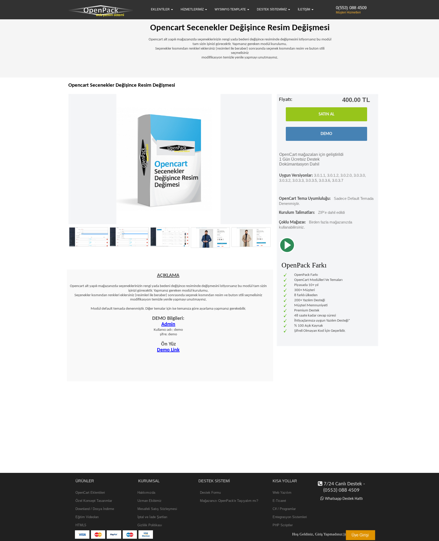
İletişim (304, 9)
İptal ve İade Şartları (152, 517)
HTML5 (80, 525)
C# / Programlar (284, 509)
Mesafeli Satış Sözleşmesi (157, 509)
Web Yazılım (282, 492)
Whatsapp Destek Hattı (344, 499)
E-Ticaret (279, 501)
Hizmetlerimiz (193, 9)
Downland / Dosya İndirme (94, 509)
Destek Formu (210, 492)
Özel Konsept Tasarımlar (93, 501)
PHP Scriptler (283, 525)
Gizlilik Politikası (149, 525)
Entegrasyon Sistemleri (290, 517)
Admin (168, 324)
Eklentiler (160, 9)
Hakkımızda (146, 492)
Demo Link (168, 350)
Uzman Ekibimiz (149, 501)
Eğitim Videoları (87, 517)
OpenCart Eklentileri (90, 492)
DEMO (326, 134)
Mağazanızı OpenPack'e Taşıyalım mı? (229, 501)
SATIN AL (326, 114)
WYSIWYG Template (231, 9)
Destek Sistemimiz (272, 9)
